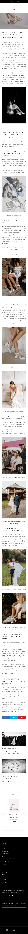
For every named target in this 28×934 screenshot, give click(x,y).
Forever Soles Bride (7, 411)
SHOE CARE (5, 853)
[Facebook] (2, 895)
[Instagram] (5, 895)
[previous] (3, 812)
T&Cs (3, 877)
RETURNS (4, 846)
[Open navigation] (2, 8)
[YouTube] (12, 895)
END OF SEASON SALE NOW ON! (14, 1)
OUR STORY (5, 872)
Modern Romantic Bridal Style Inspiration (12, 778)
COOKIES (4, 882)
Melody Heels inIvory (20, 589)
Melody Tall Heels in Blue (14, 215)
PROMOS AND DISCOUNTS (9, 859)
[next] (25, 812)
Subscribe (7, 914)
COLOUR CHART (6, 851)
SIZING (4, 848)
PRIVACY (4, 880)
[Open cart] (25, 8)
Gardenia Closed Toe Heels (14, 127)
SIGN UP (4, 864)
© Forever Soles (14, 921)
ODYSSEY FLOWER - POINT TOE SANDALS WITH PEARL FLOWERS (14, 816)
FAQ (3, 856)
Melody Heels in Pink (20, 411)
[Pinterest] (9, 895)
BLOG (3, 874)
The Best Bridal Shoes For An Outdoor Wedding (12, 751)
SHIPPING (4, 843)
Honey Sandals (21, 477)
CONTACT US (5, 861)
